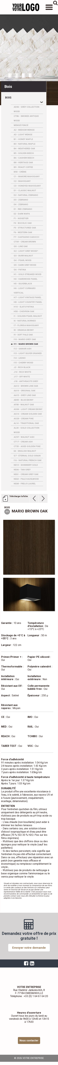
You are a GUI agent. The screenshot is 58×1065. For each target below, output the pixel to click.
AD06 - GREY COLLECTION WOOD (26, 109)
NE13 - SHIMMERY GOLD (26, 465)
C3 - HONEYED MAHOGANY (27, 186)
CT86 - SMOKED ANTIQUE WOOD (26, 118)
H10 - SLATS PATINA (24, 307)
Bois (8, 97)
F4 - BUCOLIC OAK (23, 223)
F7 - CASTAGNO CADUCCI (26, 237)
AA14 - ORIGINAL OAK (24, 390)
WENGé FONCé (21, 125)
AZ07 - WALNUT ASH (24, 437)
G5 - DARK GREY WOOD (25, 265)
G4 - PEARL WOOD (22, 260)
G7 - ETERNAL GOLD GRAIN (27, 455)
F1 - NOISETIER (21, 218)
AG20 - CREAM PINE (24, 418)
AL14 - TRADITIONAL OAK (26, 423)
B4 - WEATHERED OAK (24, 148)
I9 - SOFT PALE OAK (23, 334)
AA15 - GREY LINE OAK (25, 395)
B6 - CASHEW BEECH (24, 158)
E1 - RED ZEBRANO (23, 209)
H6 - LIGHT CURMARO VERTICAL (24, 290)
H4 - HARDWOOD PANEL (25, 279)
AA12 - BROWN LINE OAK (26, 386)
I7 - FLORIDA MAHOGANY (26, 325)
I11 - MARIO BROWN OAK (26, 344)
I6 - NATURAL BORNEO (25, 321)
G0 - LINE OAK (21, 246)
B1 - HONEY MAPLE (23, 139)
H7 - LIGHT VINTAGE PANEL (27, 297)
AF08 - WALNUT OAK (24, 404)
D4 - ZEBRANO (21, 204)
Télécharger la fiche (18, 496)
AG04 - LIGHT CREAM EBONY (28, 409)
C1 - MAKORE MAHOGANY (27, 176)
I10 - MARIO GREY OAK (25, 339)
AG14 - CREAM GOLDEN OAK (28, 414)
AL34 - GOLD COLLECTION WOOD (26, 430)
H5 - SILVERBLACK (23, 283)
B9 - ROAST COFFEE (23, 167)
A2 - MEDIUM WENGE (24, 130)
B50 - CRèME (20, 172)
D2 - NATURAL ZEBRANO (26, 195)
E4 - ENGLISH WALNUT (25, 451)
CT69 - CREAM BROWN (25, 241)
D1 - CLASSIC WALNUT (25, 190)
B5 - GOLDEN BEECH (24, 153)
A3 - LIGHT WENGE (23, 134)
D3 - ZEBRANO (21, 200)
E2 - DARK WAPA (22, 214)
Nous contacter (29, 1040)
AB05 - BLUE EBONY (23, 400)
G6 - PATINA (20, 269)
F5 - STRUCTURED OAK (25, 227)
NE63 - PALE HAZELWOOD (26, 479)
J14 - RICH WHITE (22, 372)
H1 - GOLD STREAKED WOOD (27, 274)
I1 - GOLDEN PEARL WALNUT (28, 316)
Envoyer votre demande (29, 948)
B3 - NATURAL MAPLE (24, 144)
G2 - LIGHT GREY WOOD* (26, 251)
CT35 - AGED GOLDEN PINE (27, 446)
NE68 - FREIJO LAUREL (25, 483)
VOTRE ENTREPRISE (26, 7)
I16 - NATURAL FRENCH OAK (27, 460)
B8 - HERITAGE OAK (23, 162)
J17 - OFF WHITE (22, 376)
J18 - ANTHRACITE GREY (26, 381)
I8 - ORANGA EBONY (24, 330)
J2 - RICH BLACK (22, 367)
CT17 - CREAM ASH (23, 441)
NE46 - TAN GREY (22, 469)
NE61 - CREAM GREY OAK (26, 474)
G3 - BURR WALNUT (23, 255)
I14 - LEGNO (19, 358)
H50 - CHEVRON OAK (24, 311)
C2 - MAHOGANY (22, 181)
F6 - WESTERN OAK (23, 232)
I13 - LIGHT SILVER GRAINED (28, 353)
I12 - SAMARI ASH (22, 348)
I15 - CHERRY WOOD (23, 362)
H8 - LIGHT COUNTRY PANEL (28, 302)
